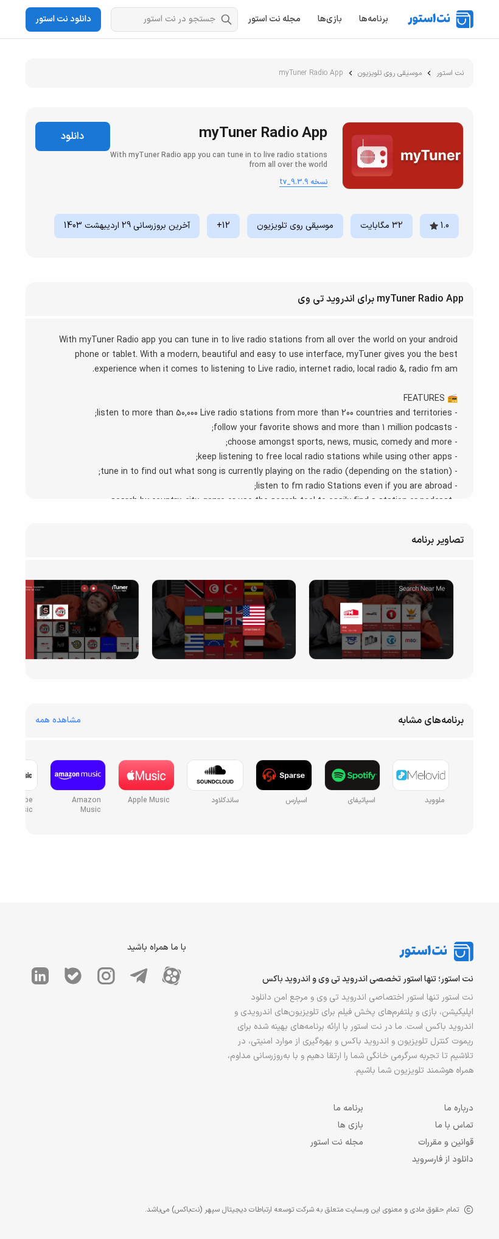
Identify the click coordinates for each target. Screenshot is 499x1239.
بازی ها (350, 1125)
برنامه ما (348, 1108)
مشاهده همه (58, 721)
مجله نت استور (274, 19)
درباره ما (458, 1108)
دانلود (72, 136)
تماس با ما (454, 1125)
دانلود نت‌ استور (63, 19)
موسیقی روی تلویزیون (390, 73)
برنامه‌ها (373, 19)
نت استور (450, 73)
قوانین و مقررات (445, 1142)
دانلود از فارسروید (442, 1159)
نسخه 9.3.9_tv (303, 182)
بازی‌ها (330, 19)
